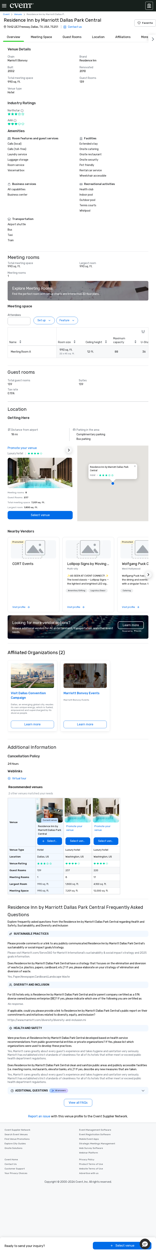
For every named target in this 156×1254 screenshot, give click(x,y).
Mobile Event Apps (89, 1139)
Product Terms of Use (91, 1164)
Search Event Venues (16, 1134)
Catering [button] (127, 590)
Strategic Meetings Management (97, 1143)
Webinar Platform (88, 1152)
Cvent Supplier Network (17, 1130)
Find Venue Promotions (17, 1139)
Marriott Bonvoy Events (81, 693)
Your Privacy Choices (16, 1173)
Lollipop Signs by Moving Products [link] (88, 564)
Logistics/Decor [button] (98, 590)
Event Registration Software (95, 1134)
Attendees (14, 315)
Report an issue (39, 1116)
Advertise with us (89, 1173)
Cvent (6, 14)
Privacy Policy (86, 1159)
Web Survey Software (91, 1148)
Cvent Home (11, 1159)
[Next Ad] (69, 450)
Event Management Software (95, 1130)
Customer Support (15, 1168)
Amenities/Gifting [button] (76, 590)
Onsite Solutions (13, 1148)
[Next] (152, 38)
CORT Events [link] (22, 564)
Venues (18, 14)
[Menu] (4, 6)
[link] (33, 549)
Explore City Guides (15, 1143)
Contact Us (11, 1164)
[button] (26, 320)
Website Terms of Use (91, 1168)
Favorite (147, 22)
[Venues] (149, 6)
